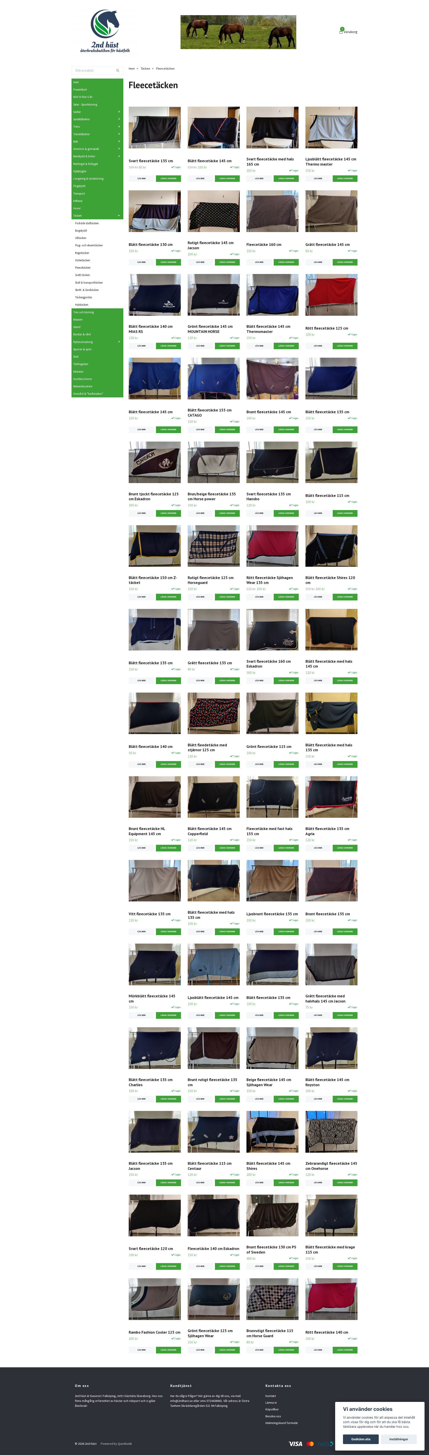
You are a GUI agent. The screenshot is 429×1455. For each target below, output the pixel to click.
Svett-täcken (82, 275)
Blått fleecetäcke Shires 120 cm (330, 580)
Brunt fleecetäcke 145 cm (268, 411)
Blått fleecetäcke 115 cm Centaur (209, 1166)
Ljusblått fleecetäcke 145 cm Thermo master (330, 161)
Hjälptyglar (79, 171)
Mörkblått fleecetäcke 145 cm (152, 998)
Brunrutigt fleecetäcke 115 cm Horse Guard (269, 1333)
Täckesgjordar (83, 297)
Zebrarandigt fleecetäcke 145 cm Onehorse (331, 1166)
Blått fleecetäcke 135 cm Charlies (150, 1082)
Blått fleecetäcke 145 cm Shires (268, 1166)
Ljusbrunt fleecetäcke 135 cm (272, 913)
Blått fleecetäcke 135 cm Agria (327, 831)
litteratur (78, 371)
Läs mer (141, 178)
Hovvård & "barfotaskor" (88, 393)
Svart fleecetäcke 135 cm (151, 160)
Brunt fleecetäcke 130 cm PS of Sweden (271, 1249)
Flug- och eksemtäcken (89, 245)
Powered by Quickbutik (116, 1444)
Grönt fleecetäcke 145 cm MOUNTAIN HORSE (210, 329)
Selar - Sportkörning (85, 104)
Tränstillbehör (81, 134)
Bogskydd (81, 230)
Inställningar (398, 1439)
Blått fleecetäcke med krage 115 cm (330, 1249)
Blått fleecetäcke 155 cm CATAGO (209, 412)
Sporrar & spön (82, 349)
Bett (75, 141)
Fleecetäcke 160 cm (263, 244)
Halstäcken (81, 304)
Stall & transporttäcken (89, 282)
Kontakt (270, 1396)
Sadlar (77, 112)
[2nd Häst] (105, 32)
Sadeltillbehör (81, 119)
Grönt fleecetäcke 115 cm (268, 746)
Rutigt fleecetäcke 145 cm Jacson (210, 245)
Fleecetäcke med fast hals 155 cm (269, 831)
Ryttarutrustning (83, 342)
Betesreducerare (82, 386)
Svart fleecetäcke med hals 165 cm (270, 161)
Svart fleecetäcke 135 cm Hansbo (268, 496)
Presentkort (80, 89)
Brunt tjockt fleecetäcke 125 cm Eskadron (154, 496)
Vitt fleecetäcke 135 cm (149, 913)
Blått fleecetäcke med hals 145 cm (328, 664)
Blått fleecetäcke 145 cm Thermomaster (268, 329)
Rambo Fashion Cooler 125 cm (154, 1332)
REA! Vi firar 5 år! (83, 97)
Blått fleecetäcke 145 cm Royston (327, 1082)
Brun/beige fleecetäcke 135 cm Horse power (212, 496)
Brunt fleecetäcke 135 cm (327, 913)
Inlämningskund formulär (281, 1423)
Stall (75, 356)
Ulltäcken (80, 238)
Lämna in (271, 1403)
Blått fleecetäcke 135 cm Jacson (150, 1166)
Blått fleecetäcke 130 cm (150, 244)
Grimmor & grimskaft (86, 149)
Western (78, 319)
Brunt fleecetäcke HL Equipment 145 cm (147, 831)
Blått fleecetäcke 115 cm (327, 495)
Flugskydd (79, 186)
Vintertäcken (82, 260)
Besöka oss (273, 1416)
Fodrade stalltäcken (87, 223)
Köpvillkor (272, 1409)
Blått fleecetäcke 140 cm (150, 746)
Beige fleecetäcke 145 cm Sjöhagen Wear (268, 1082)
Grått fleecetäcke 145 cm (327, 244)
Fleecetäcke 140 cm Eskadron (213, 1248)
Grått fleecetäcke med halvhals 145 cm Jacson (325, 998)
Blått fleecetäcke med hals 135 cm (328, 747)
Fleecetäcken (82, 267)
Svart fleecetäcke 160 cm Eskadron (268, 664)
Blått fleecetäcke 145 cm (209, 160)
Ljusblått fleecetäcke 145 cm (213, 997)
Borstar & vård (82, 334)
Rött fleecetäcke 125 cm (326, 328)
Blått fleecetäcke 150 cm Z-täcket (153, 580)
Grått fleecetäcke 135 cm (210, 662)
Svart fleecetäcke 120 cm (151, 1248)
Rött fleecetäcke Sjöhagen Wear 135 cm (269, 580)
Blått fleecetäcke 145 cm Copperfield (209, 831)
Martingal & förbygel (85, 164)
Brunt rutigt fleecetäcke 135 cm (212, 1082)
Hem (76, 82)
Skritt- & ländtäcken (87, 290)
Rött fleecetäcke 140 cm (326, 1332)
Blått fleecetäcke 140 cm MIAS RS (150, 329)
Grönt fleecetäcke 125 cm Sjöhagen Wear (210, 1333)
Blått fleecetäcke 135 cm (327, 411)
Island (76, 327)
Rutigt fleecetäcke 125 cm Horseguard (210, 580)
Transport (79, 193)
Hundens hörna (82, 379)
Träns (76, 126)
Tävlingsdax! (80, 364)
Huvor (77, 208)
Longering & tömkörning (88, 178)
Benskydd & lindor (84, 156)
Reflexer (77, 201)
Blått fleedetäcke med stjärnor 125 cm (207, 747)
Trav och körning (83, 312)
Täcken (77, 215)
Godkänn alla (360, 1439)
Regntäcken (82, 253)
